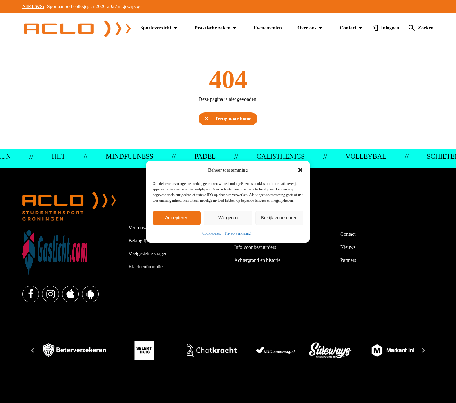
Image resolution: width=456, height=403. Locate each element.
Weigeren (228, 217)
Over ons (306, 27)
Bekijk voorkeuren (279, 217)
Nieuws (347, 247)
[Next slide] (423, 350)
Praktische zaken (212, 27)
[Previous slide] (32, 350)
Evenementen (267, 27)
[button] (300, 170)
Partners (348, 260)
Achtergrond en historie (257, 260)
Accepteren (176, 217)
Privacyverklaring (238, 233)
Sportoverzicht (155, 27)
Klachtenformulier (146, 266)
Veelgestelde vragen (148, 253)
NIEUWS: (33, 6)
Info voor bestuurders (255, 247)
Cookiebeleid (211, 233)
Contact (348, 27)
